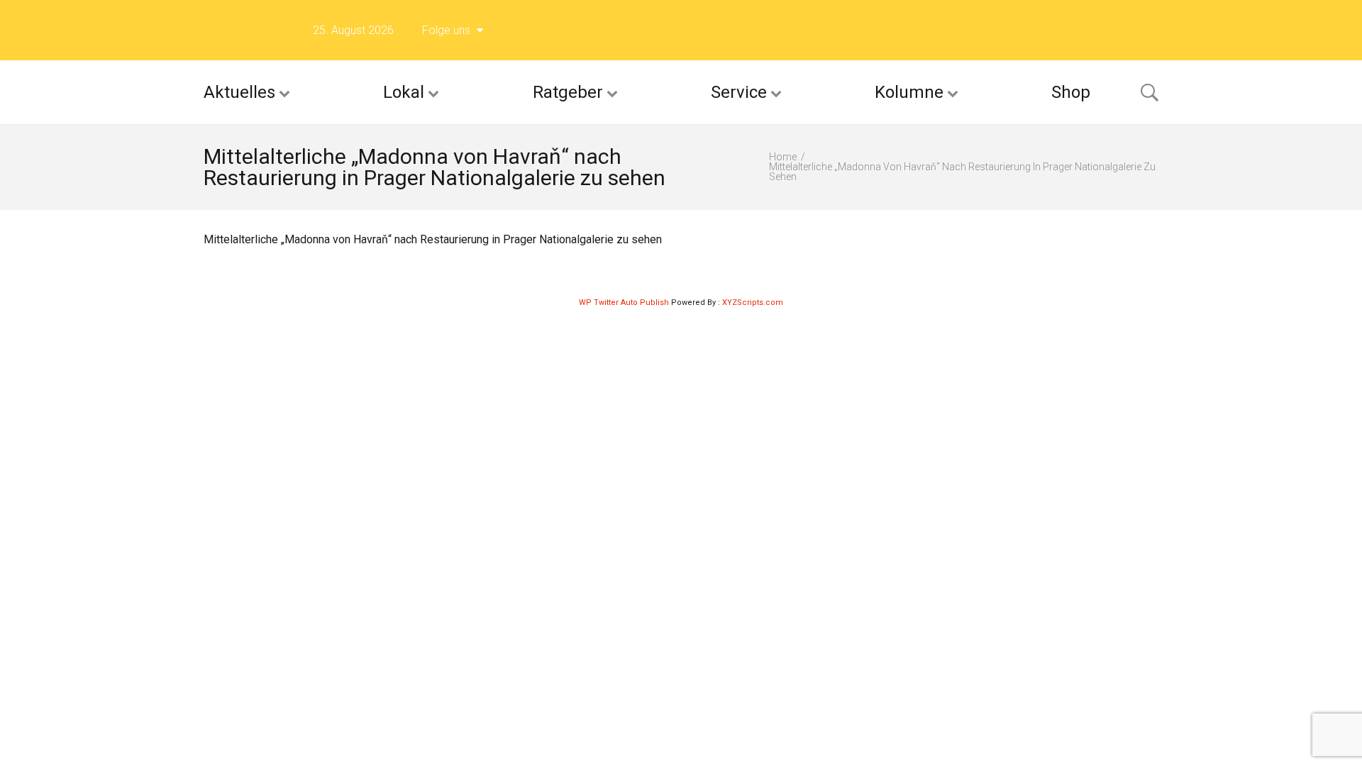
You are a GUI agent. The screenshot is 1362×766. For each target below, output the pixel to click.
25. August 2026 (353, 30)
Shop (1070, 92)
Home (783, 156)
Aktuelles (239, 92)
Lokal (403, 92)
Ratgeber (568, 92)
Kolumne (909, 92)
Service (739, 92)
